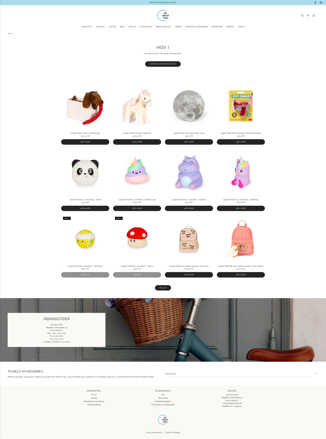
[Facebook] (315, 2)
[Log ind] (308, 15)
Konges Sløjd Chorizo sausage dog (85, 133)
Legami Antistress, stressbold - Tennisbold (85, 266)
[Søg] (302, 15)
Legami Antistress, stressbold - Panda (85, 200)
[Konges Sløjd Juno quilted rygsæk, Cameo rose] (189, 239)
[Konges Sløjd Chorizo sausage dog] (85, 106)
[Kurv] (313, 15)
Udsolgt (85, 275)
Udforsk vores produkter (163, 64)
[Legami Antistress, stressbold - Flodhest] (189, 172)
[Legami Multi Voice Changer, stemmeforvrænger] (241, 106)
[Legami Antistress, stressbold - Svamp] (137, 239)
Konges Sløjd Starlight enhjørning (137, 133)
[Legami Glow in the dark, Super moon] (189, 106)
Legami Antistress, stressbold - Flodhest (189, 200)
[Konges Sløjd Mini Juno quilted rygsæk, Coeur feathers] (241, 239)
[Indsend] (315, 374)
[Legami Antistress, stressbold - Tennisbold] (85, 239)
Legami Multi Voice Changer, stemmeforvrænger (241, 133)
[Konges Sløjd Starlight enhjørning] (137, 106)
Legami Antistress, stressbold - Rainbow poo (137, 200)
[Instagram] (321, 2)
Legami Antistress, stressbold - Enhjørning (240, 200)
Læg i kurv (85, 142)
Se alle (163, 288)
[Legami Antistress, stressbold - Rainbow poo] (137, 172)
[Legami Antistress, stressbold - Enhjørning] (241, 172)
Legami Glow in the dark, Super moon (189, 133)
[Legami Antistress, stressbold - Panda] (85, 172)
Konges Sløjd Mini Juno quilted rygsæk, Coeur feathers (241, 266)
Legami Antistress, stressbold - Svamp (137, 266)
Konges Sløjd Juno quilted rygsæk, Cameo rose (189, 266)
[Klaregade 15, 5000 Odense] (163, 330)
